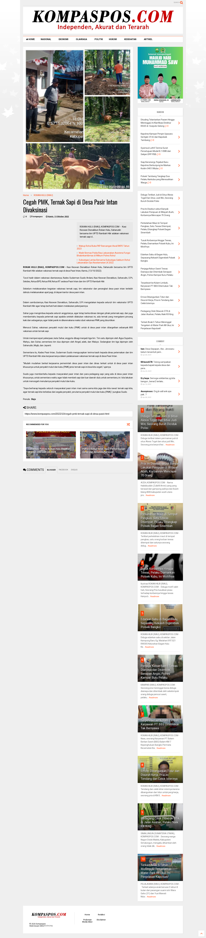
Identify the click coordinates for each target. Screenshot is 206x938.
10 (143, 859)
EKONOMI (63, 39)
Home (26, 195)
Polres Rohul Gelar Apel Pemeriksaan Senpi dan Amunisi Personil (103, 450)
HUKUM (113, 39)
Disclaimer (101, 920)
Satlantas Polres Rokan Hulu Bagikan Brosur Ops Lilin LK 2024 (49, 450)
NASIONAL (46, 39)
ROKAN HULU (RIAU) (43, 195)
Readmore (170, 445)
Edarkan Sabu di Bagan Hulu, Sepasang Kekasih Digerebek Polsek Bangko (160, 623)
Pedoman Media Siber (87, 921)
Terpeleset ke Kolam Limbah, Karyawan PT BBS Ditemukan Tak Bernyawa (160, 724)
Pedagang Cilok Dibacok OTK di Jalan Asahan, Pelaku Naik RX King (160, 822)
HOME (31, 39)
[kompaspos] (103, 32)
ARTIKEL (148, 39)
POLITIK (99, 39)
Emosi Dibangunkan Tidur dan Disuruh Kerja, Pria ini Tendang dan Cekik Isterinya (160, 775)
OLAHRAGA (81, 39)
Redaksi (101, 915)
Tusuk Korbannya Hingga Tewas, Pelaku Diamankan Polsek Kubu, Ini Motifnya (158, 572)
